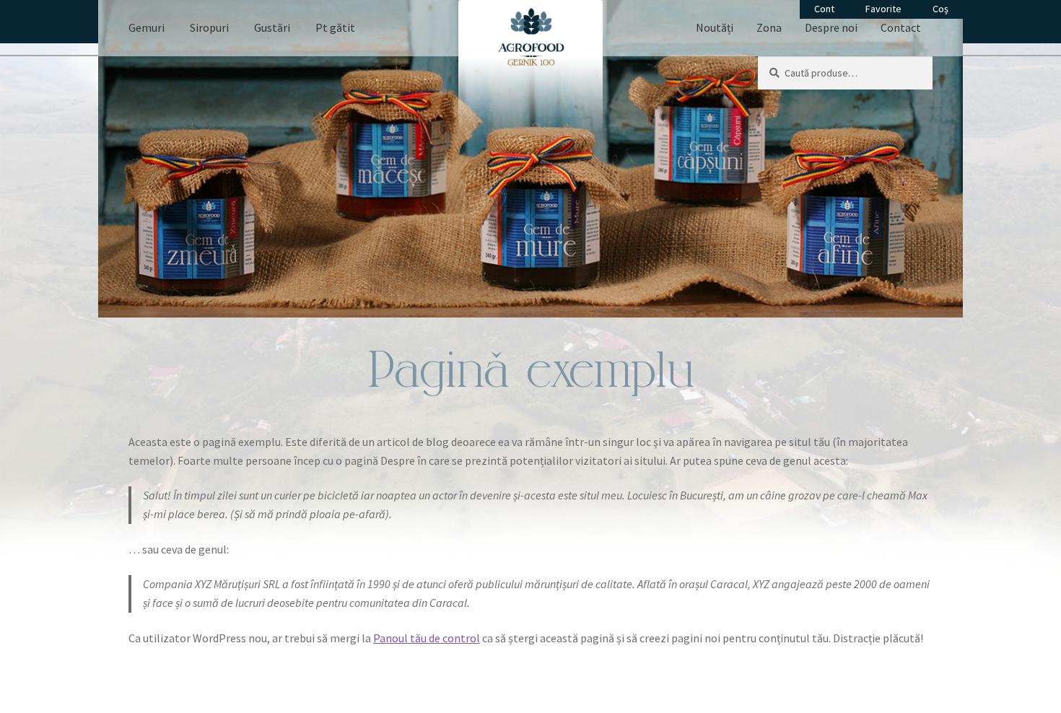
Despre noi (831, 27)
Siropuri (209, 27)
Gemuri (146, 27)
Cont (824, 8)
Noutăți (714, 27)
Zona (769, 27)
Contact (901, 27)
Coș (940, 8)
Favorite (883, 8)
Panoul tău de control (426, 638)
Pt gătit (335, 27)
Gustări (272, 27)
